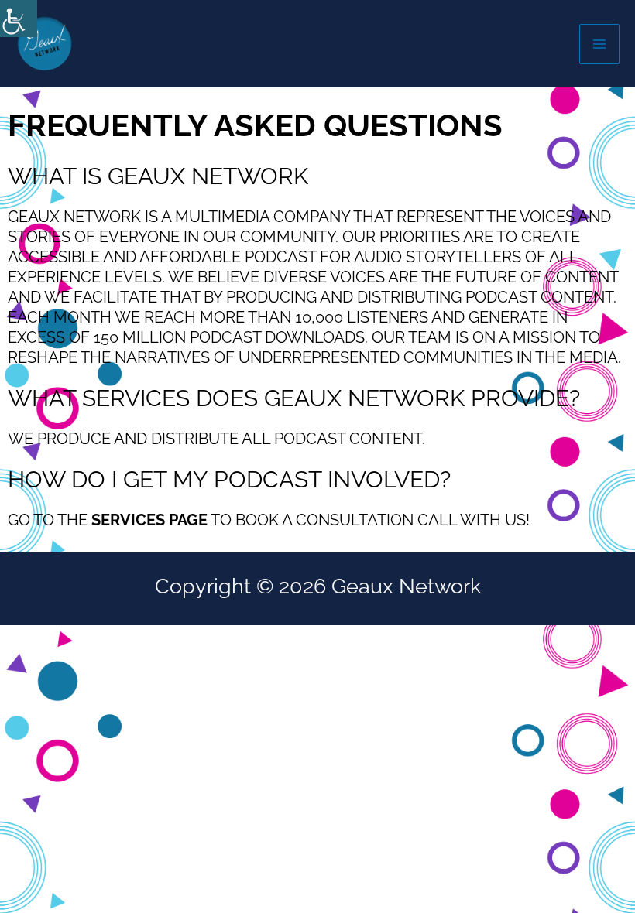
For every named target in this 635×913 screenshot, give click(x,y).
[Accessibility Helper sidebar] (18, 18)
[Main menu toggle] (599, 44)
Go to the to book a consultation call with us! (269, 520)
